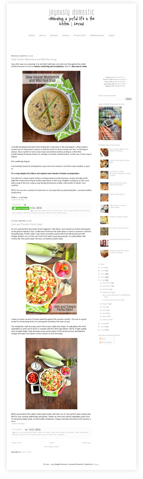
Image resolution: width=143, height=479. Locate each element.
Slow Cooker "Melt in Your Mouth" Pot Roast (119, 150)
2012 (103, 330)
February (106, 320)
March (105, 316)
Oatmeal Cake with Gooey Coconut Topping (119, 252)
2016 (103, 277)
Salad (77, 432)
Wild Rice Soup (51, 213)
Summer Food (24, 435)
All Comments (106, 343)
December (107, 283)
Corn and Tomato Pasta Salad (26, 224)
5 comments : (17, 205)
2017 (103, 274)
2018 (103, 271)
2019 (103, 268)
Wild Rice (20, 213)
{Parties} (65, 36)
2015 (103, 280)
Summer (15, 435)
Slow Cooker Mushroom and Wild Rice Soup (34, 59)
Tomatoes (61, 435)
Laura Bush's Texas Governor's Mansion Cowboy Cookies (120, 173)
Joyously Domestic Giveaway (120, 239)
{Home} (32, 36)
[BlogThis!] (33, 208)
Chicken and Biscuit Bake (118, 217)
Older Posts (86, 443)
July (104, 307)
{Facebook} (120, 77)
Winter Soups (62, 213)
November (107, 286)
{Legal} (111, 36)
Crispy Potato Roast (117, 194)
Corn (18, 432)
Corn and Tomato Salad (28, 432)
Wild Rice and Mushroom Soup (35, 213)
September (107, 292)
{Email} (122, 86)
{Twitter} (123, 84)
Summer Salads (35, 435)
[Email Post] (24, 205)
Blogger (96, 464)
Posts (103, 339)
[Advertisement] (52, 46)
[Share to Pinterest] (41, 208)
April (104, 313)
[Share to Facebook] (38, 208)
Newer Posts (16, 443)
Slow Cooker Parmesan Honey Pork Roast (118, 184)
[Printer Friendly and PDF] (20, 209)
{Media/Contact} (97, 36)
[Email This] (31, 208)
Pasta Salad (60, 432)
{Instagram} (122, 79)
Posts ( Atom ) (27, 452)
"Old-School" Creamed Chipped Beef (117, 206)
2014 (103, 324)
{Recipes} (54, 36)
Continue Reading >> (19, 200)
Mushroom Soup (48, 211)
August (105, 304)
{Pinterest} (122, 82)
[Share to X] (36, 208)
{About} (42, 36)
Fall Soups (37, 211)
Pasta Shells (69, 432)
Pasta (53, 432)
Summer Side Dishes (49, 435)
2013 (103, 327)
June (104, 310)
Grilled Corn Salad (43, 432)
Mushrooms (59, 211)
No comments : (17, 429)
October (106, 289)
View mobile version (51, 447)
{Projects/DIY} (80, 36)
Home (52, 443)
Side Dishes (84, 432)
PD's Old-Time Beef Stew (118, 228)
